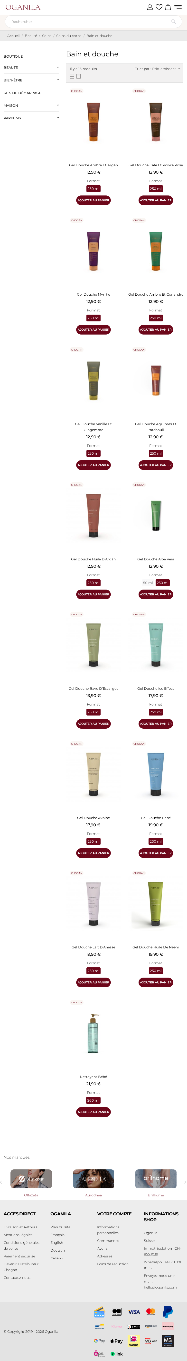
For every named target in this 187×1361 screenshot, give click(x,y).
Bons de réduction (113, 1264)
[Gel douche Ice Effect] (178, 620)
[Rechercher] (173, 21)
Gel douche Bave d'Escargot (93, 688)
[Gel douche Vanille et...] (116, 356)
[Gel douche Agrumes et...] (178, 356)
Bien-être (13, 80)
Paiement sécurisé (19, 1256)
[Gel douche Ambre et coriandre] (178, 226)
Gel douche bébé (156, 818)
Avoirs (102, 1248)
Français (57, 1235)
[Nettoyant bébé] (116, 1008)
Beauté (11, 67)
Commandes (108, 1240)
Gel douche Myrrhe (93, 294)
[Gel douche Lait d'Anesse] (116, 879)
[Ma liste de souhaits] (159, 7)
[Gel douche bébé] (178, 750)
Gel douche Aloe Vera (155, 559)
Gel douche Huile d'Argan (93, 559)
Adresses (104, 1256)
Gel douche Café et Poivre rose (156, 165)
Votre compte (114, 1214)
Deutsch (57, 1250)
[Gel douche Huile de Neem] (178, 879)
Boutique (13, 56)
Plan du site (60, 1227)
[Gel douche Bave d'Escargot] (116, 620)
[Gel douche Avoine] (116, 750)
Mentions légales (18, 1235)
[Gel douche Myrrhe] (116, 226)
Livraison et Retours (20, 1227)
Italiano (56, 1258)
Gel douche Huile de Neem (155, 947)
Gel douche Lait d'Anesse (93, 947)
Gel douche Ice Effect (155, 688)
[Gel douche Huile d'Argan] (116, 491)
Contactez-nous (17, 1277)
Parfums (12, 118)
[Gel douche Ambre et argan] (116, 97)
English (56, 1242)
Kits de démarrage (22, 93)
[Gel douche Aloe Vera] (178, 491)
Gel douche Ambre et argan (93, 165)
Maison (11, 105)
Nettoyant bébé (93, 1077)
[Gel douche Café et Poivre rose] (178, 97)
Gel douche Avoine (93, 818)
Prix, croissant (165, 69)
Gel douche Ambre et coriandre (155, 294)
